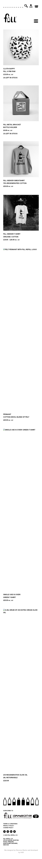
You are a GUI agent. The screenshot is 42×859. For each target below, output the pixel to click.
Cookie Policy (8, 827)
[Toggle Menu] (36, 16)
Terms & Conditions (10, 824)
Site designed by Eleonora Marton (15, 850)
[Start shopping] (36, 6)
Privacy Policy (8, 825)
